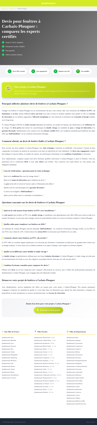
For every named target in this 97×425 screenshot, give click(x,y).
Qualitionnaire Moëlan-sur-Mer (76, 401)
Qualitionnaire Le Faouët (41, 383)
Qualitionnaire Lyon (8, 343)
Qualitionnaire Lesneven (74, 392)
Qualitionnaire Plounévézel (42, 337)
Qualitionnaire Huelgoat (41, 360)
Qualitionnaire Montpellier (10, 355)
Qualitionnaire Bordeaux (9, 360)
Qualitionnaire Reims (8, 372)
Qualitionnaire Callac (40, 369)
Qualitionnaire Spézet (40, 349)
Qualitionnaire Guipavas (74, 349)
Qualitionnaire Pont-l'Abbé (74, 381)
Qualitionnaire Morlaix (73, 352)
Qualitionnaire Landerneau (74, 346)
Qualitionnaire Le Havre (9, 378)
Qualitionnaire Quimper (74, 340)
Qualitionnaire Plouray (41, 372)
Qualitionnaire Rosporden (74, 389)
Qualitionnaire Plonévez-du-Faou (44, 363)
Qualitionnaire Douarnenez (75, 355)
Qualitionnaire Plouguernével (43, 378)
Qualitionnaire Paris (8, 337)
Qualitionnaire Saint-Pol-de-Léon (76, 404)
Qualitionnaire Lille (7, 363)
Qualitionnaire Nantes (8, 352)
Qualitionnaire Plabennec (74, 375)
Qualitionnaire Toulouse (9, 346)
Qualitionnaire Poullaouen (42, 343)
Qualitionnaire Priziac (40, 389)
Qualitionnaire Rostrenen (41, 366)
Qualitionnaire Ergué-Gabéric (75, 378)
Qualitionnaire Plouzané (74, 357)
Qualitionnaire (48, 3)
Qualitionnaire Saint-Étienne (10, 375)
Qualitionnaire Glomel (41, 352)
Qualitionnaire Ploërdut (41, 392)
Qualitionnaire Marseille (9, 340)
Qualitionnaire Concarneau (75, 343)
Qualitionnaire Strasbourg (9, 357)
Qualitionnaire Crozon (73, 395)
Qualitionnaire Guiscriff (41, 386)
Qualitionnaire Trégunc (73, 398)
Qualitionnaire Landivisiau (74, 372)
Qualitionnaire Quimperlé (74, 363)
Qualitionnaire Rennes (8, 366)
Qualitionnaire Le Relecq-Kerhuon (77, 366)
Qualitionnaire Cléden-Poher (42, 340)
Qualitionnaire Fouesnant (74, 369)
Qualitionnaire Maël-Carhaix (42, 346)
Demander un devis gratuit (48, 310)
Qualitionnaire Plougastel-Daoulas (77, 360)
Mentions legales (90, 422)
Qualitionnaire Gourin (41, 355)
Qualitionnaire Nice (7, 349)
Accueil (4, 8)
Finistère (11, 8)
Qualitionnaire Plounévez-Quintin (44, 381)
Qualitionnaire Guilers (73, 386)
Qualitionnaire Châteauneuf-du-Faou (45, 375)
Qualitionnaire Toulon (8, 369)
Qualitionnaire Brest (72, 337)
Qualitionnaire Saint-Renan (75, 383)
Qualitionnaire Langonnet (42, 357)
